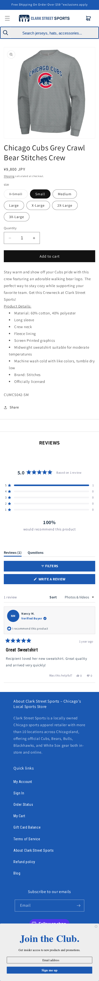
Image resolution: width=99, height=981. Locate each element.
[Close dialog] (96, 926)
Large (14, 205)
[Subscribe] (78, 906)
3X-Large (16, 217)
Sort (54, 597)
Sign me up (49, 970)
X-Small (18, 195)
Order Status (23, 804)
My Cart (19, 816)
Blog (16, 873)
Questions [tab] (35, 553)
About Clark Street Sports (33, 850)
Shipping (9, 176)
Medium (65, 194)
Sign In (18, 793)
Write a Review (59, 580)
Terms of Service (26, 839)
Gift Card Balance (27, 827)
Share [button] (14, 407)
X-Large (38, 205)
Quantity (10, 228)
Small (40, 194)
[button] (88, 18)
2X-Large (64, 205)
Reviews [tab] (13, 553)
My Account (22, 782)
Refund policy (24, 862)
